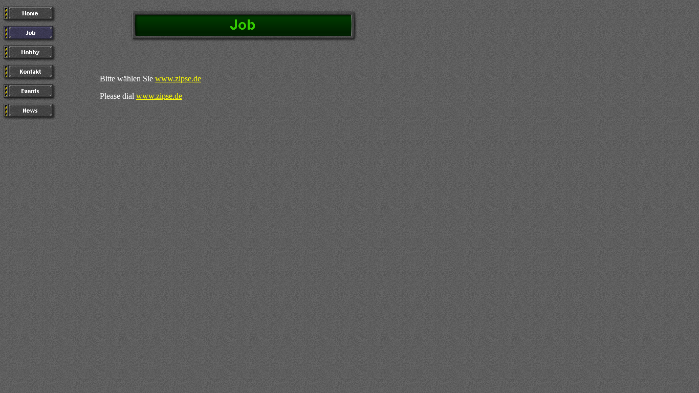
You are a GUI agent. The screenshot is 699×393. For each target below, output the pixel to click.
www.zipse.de (178, 78)
